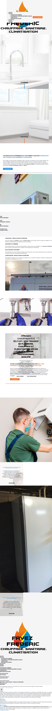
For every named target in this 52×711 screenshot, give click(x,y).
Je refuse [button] (5, 687)
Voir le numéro (20, 376)
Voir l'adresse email (31, 376)
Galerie (10, 20)
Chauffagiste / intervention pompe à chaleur (21, 16)
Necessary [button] (2, 698)
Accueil (10, 12)
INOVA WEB (2, 684)
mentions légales (8, 681)
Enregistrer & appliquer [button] (4, 710)
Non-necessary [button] (3, 704)
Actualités (11, 19)
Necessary (3, 699)
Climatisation (14, 17)
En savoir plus (8, 168)
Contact (11, 22)
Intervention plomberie (16, 14)
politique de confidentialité (18, 681)
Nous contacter (37, 17)
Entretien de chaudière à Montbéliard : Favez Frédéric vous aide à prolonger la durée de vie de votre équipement (12, 467)
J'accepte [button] (2, 687)
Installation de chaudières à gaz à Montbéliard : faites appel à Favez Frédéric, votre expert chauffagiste (11, 598)
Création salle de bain (16, 18)
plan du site (2, 681)
